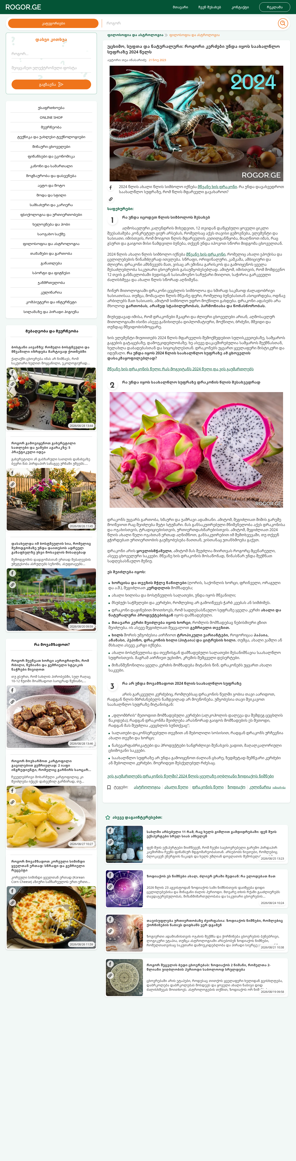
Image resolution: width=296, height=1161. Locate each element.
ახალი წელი (176, 786)
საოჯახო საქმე (51, 234)
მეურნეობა (51, 127)
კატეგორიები (53, 23)
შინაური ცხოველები (51, 146)
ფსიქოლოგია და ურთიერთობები (51, 214)
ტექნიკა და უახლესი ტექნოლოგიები (51, 136)
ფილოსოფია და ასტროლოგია (51, 243)
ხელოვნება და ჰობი (51, 224)
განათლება (51, 263)
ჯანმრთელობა (51, 282)
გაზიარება (279, 787)
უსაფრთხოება (51, 107)
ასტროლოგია (147, 786)
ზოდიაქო (236, 786)
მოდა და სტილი (51, 195)
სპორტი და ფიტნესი (51, 272)
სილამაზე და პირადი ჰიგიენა (51, 311)
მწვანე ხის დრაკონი (217, 186)
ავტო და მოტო (51, 185)
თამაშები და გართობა (51, 253)
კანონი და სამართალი (51, 166)
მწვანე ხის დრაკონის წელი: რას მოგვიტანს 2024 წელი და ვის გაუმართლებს (180, 369)
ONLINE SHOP (51, 117)
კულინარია (51, 292)
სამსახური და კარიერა (51, 204)
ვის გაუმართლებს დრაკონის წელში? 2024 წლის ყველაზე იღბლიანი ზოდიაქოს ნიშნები (190, 776)
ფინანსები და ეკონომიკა (51, 156)
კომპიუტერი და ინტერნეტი (51, 302)
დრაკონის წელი (208, 786)
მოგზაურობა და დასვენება (51, 175)
